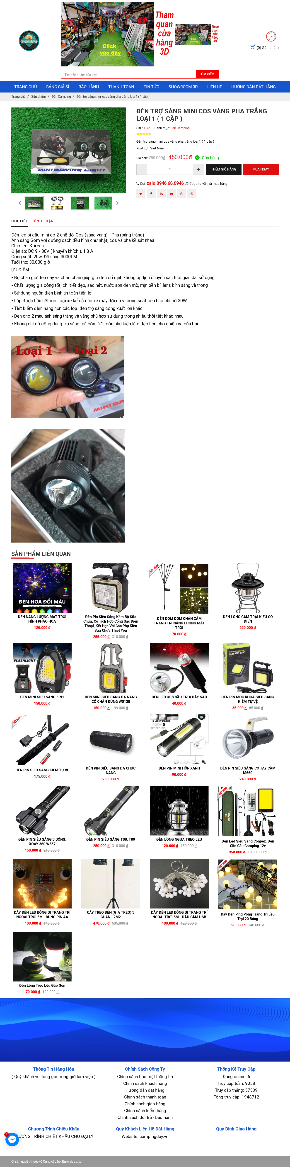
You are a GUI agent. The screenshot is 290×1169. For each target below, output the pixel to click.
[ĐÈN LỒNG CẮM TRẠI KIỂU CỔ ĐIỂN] (248, 588)
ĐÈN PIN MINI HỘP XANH (179, 768)
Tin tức (151, 86)
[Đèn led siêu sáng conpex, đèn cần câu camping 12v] (248, 811)
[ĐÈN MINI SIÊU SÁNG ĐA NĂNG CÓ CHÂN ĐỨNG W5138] (111, 668)
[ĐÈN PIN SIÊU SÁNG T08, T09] (111, 810)
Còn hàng (210, 157)
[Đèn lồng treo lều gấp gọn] (42, 956)
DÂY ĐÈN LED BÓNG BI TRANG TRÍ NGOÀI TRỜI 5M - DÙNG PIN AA (42, 914)
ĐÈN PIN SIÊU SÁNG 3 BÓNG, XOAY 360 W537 (42, 841)
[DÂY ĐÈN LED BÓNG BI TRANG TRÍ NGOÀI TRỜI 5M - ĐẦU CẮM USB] (179, 883)
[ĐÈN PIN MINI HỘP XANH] (179, 739)
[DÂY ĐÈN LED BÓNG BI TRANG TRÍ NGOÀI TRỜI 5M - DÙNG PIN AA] (42, 883)
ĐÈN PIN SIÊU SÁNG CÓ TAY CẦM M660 (248, 770)
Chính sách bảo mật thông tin (145, 1076)
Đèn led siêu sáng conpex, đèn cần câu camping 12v (248, 843)
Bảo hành (89, 86)
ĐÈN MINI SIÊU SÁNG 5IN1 (42, 697)
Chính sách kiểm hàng (145, 1110)
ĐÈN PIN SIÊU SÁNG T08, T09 (110, 839)
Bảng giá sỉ (57, 86)
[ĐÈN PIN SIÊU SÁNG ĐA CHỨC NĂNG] (111, 739)
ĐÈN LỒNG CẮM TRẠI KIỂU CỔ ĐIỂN (248, 619)
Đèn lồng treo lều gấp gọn (42, 985)
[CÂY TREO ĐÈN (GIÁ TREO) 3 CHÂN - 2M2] (111, 883)
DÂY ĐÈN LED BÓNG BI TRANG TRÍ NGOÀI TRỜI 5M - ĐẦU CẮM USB (179, 914)
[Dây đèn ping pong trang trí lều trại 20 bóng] (248, 884)
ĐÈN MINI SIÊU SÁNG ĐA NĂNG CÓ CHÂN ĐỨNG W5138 (111, 699)
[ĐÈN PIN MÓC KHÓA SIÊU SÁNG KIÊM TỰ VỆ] (248, 668)
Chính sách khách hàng (145, 1083)
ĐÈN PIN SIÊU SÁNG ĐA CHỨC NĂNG (110, 770)
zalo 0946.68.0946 (165, 183)
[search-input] (140, 74)
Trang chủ (25, 86)
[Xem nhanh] (26, 627)
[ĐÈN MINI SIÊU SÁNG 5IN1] (42, 668)
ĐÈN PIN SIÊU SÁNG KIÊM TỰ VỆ (42, 770)
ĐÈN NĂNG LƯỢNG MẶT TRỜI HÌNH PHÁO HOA (42, 619)
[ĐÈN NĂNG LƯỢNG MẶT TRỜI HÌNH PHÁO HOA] (42, 588)
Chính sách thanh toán (145, 1097)
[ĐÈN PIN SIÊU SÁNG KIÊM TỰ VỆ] (42, 740)
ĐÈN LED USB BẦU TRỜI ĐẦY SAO (179, 697)
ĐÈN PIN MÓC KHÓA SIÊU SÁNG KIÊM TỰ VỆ (247, 699)
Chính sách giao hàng (145, 1103)
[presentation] (19, 203)
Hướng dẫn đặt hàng (253, 86)
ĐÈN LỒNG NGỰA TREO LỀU (179, 839)
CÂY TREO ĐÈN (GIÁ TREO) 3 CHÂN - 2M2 (110, 914)
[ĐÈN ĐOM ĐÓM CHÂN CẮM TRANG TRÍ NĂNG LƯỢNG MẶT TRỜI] (179, 589)
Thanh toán (121, 86)
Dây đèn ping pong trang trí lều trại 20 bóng (248, 916)
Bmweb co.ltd (72, 1161)
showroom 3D (183, 86)
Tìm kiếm (207, 74)
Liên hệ (214, 86)
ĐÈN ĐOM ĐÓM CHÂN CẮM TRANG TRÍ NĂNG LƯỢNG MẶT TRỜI (179, 623)
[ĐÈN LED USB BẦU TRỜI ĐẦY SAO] (179, 668)
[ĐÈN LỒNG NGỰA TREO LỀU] (179, 810)
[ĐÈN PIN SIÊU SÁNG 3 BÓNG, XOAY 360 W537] (42, 810)
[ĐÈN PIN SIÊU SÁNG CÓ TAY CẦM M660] (248, 739)
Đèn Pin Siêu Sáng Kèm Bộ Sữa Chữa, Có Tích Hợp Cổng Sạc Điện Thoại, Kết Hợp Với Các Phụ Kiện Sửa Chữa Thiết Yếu (110, 624)
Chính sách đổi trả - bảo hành (145, 1117)
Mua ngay (57, 627)
